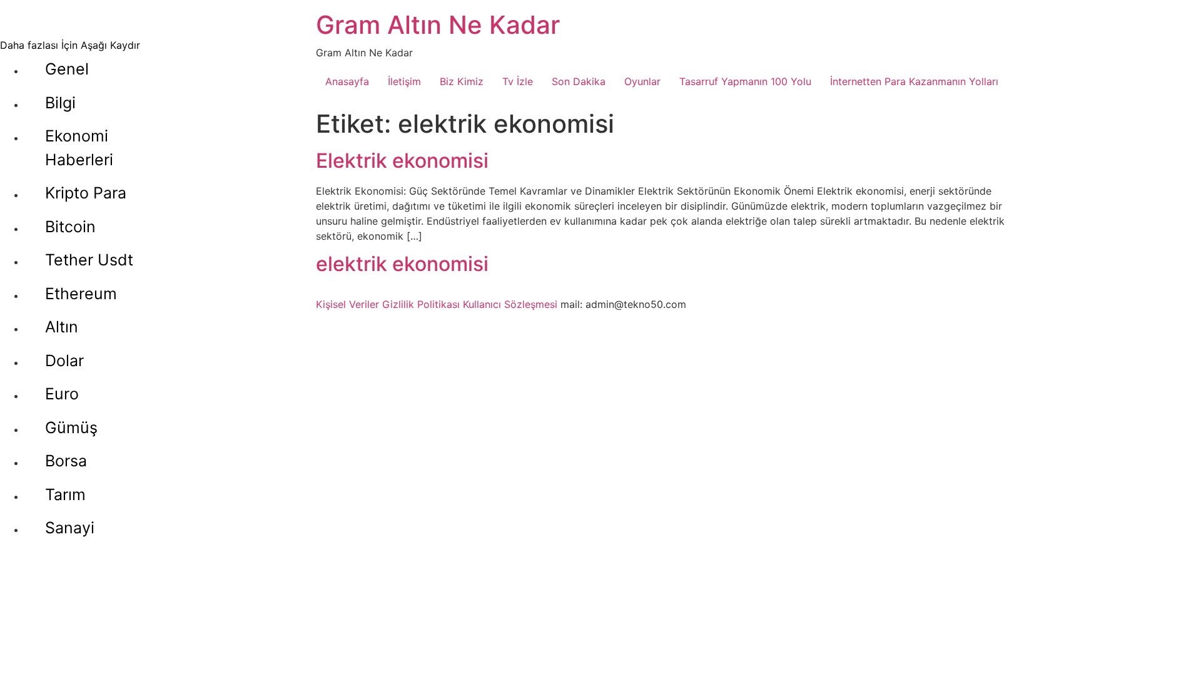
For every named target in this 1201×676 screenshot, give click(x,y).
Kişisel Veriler (347, 304)
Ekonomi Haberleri (79, 147)
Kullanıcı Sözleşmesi (510, 304)
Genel (67, 68)
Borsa (66, 460)
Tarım (65, 494)
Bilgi (60, 102)
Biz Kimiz (462, 81)
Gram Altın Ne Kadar (438, 24)
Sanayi (69, 527)
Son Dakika (579, 81)
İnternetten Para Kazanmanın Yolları (914, 81)
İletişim (404, 81)
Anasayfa (347, 81)
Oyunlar (642, 81)
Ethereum (81, 293)
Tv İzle (517, 81)
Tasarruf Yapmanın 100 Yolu (745, 81)
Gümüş (71, 427)
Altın (61, 326)
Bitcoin (70, 226)
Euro (62, 393)
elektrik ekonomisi (402, 264)
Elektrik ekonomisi (402, 160)
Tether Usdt (89, 259)
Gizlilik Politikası (421, 304)
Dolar (64, 360)
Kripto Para (85, 192)
